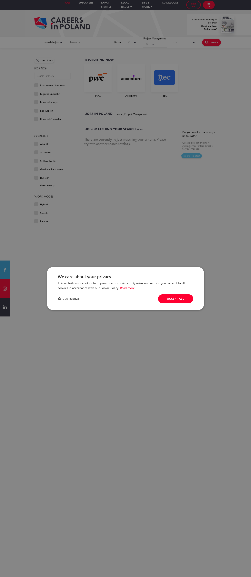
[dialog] (125, 288)
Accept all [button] (175, 298)
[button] (68, 298)
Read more (127, 288)
